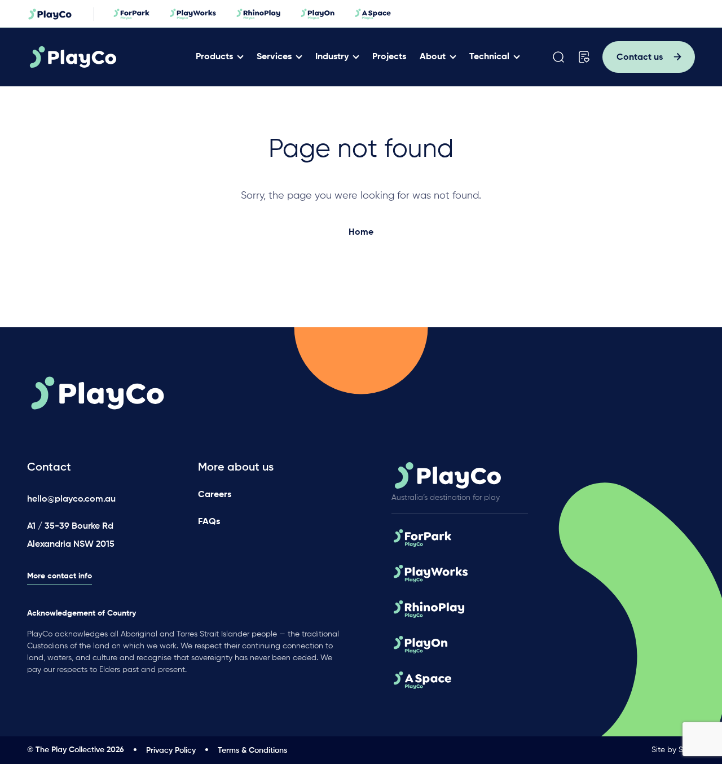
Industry (332, 57)
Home (361, 232)
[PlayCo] (108, 57)
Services (274, 57)
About (433, 57)
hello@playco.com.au (71, 499)
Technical (489, 57)
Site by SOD (673, 750)
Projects (389, 57)
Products (214, 57)
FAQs (209, 521)
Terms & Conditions (252, 750)
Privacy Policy (171, 750)
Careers (214, 494)
